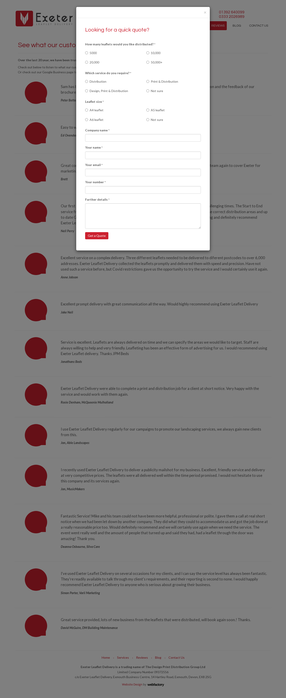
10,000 (155, 53)
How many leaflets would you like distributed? (120, 44)
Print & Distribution (164, 81)
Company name (97, 130)
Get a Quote (97, 236)
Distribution (98, 81)
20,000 (94, 62)
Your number (95, 182)
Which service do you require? (108, 73)
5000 (93, 53)
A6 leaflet (96, 120)
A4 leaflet (96, 110)
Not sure (157, 91)
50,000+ (156, 62)
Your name (94, 147)
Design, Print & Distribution (109, 91)
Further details (97, 199)
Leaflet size (94, 101)
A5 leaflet (158, 110)
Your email (94, 165)
